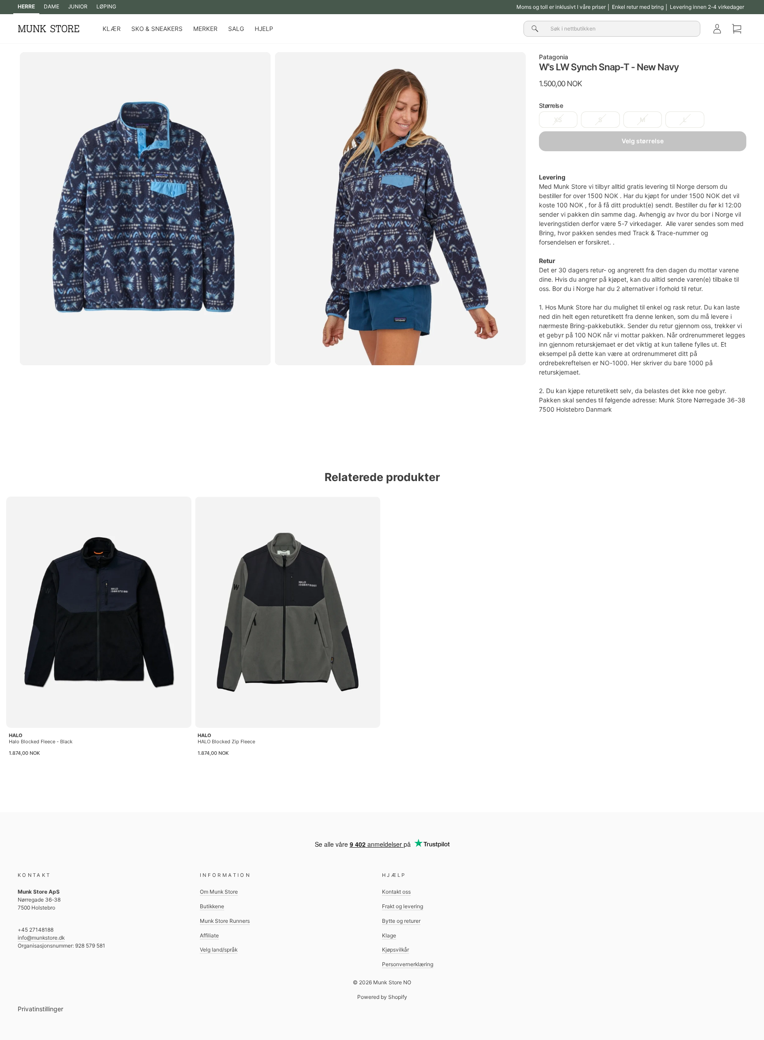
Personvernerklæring (407, 964)
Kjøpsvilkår (395, 949)
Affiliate (209, 935)
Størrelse (551, 105)
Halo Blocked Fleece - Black (41, 741)
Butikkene (212, 906)
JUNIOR (78, 6)
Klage (389, 935)
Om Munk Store (219, 891)
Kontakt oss (396, 891)
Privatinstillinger (40, 1009)
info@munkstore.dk (41, 937)
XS (558, 119)
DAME (51, 6)
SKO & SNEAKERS (157, 28)
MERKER (205, 28)
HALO (16, 735)
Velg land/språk (218, 949)
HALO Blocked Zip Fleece (226, 741)
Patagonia (553, 57)
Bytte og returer (401, 921)
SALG (236, 28)
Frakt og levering (402, 906)
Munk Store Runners (225, 921)
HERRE (26, 6)
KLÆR (112, 28)
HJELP (264, 28)
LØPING (106, 6)
